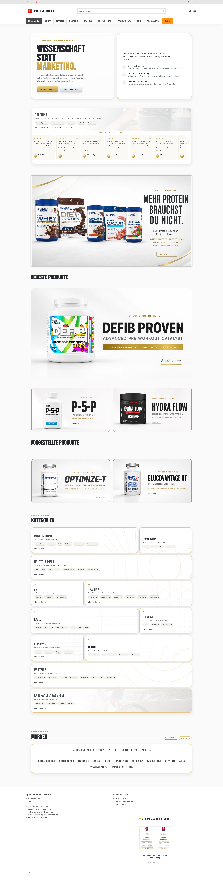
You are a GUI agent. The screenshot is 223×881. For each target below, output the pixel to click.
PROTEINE (40, 670)
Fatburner (39, 597)
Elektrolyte (118, 597)
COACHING (41, 115)
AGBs (29, 801)
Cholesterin (123, 655)
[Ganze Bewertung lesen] (43, 147)
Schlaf (146, 547)
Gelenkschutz (154, 597)
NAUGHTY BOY (122, 761)
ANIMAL (131, 766)
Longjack (51, 544)
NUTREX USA (137, 761)
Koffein (70, 703)
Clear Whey (73, 677)
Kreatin (38, 627)
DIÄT (36, 589)
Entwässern (49, 597)
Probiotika (155, 624)
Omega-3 (58, 652)
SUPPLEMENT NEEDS (97, 766)
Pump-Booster (142, 597)
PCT (37, 569)
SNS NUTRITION (130, 750)
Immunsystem (68, 652)
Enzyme (146, 624)
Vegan (101, 677)
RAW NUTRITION (154, 761)
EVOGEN (96, 761)
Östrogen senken (92, 544)
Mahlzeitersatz (84, 627)
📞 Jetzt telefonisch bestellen (38, 807)
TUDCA (57, 569)
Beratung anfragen (71, 89)
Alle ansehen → (40, 549)
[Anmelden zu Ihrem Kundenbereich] (190, 11)
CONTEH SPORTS (66, 761)
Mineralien (48, 652)
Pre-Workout (94, 597)
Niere (50, 569)
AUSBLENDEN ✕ (185, 738)
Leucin (73, 627)
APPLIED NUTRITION (46, 761)
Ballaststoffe (167, 624)
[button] (47, 21)
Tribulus (68, 544)
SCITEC (182, 761)
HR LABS (108, 761)
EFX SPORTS (83, 761)
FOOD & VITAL (40, 644)
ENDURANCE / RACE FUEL (49, 696)
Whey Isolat (53, 677)
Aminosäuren (111, 677)
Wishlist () (193, 2)
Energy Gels (40, 703)
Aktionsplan (92, 123)
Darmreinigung (61, 597)
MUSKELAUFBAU (43, 536)
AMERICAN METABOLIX (82, 750)
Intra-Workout (106, 597)
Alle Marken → (171, 738)
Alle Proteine (40, 677)
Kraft (60, 544)
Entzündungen (170, 547)
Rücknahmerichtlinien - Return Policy (41, 812)
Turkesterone (79, 544)
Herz (104, 655)
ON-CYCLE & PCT (44, 562)
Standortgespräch (42, 123)
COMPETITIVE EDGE (108, 750)
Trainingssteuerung (57, 123)
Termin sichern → (41, 127)
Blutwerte (81, 123)
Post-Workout (130, 597)
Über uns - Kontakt (49, 2)
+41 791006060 (121, 804)
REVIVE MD (170, 761)
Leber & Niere (94, 655)
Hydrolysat (84, 677)
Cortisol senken (157, 547)
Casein (94, 677)
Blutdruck (80, 569)
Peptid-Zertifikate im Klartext (37, 817)
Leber (43, 569)
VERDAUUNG (147, 617)
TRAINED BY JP (117, 766)
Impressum (32, 804)
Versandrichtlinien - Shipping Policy (40, 809)
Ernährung (71, 123)
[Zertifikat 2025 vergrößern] (146, 838)
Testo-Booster (40, 544)
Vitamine (38, 652)
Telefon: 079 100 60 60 (64, 2)
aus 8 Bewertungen (62, 127)
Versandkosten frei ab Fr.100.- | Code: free (87, 2)
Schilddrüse (135, 655)
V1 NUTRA (146, 750)
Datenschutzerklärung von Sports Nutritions (43, 815)
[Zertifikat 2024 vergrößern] (163, 838)
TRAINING (93, 589)
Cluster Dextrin (62, 627)
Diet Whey (63, 677)
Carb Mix (62, 703)
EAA (45, 627)
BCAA (51, 627)
